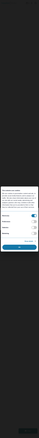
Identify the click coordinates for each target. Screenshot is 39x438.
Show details (29, 241)
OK (19, 247)
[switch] (34, 221)
